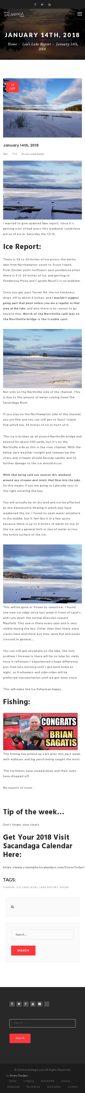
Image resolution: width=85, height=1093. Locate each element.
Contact (73, 1087)
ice (18, 887)
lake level (30, 887)
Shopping (13, 1087)
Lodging (29, 1081)
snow (64, 887)
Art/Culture (54, 1087)
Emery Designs (19, 1075)
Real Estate (48, 1081)
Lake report (49, 887)
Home (12, 44)
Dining (65, 1081)
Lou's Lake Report (36, 44)
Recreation (33, 1087)
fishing (9, 887)
